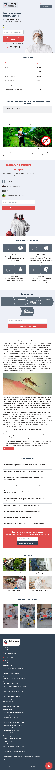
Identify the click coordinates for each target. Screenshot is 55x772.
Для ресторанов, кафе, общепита (11, 676)
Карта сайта (8, 767)
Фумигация (5, 759)
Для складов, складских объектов (11, 683)
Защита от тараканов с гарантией (11, 715)
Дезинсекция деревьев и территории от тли (14, 722)
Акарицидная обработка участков (11, 720)
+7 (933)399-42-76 (47, 3)
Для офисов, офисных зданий (10, 694)
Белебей (7, 647)
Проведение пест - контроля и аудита (12, 671)
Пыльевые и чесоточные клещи (11, 730)
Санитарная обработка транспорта (11, 673)
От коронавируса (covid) (9, 701)
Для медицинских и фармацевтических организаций (16, 686)
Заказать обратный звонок (13, 38)
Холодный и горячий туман (9, 743)
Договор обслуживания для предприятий (13, 668)
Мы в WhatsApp (46, 6)
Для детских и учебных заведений (11, 696)
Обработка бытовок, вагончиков (11, 706)
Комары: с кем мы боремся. (14, 108)
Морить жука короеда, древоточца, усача (13, 725)
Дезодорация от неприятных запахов (12, 738)
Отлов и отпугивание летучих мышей (12, 749)
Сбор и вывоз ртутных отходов (10, 754)
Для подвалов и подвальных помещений (13, 691)
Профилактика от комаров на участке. (16, 111)
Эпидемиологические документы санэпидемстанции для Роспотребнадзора (21, 756)
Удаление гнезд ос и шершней (10, 717)
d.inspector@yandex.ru (10, 662)
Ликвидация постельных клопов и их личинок (14, 712)
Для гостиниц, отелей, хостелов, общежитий (14, 678)
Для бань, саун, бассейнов (9, 688)
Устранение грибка (7, 741)
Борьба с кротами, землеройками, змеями (13, 746)
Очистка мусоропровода (9, 699)
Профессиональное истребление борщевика (14, 751)
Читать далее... (8, 449)
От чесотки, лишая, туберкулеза (11, 704)
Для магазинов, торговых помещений (12, 681)
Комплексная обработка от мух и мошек (12, 733)
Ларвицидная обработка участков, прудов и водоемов (16, 727)
